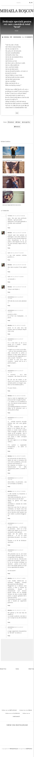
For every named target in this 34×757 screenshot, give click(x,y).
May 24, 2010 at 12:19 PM (15, 297)
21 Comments (29, 37)
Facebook (11, 122)
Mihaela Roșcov (17, 10)
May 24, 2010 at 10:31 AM (19, 287)
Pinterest (17, 126)
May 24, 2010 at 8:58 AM (19, 215)
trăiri (16, 31)
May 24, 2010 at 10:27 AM (19, 264)
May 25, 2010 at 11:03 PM (15, 550)
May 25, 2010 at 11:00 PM (15, 524)
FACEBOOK (12, 713)
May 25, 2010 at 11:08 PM (19, 578)
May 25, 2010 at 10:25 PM (15, 339)
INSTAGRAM (9, 710)
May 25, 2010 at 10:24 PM (19, 325)
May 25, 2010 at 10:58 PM (19, 491)
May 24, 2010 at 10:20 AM (19, 232)
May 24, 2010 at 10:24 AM (17, 253)
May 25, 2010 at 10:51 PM (15, 478)
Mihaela (10, 232)
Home (17, 669)
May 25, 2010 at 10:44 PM (19, 456)
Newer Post (3, 669)
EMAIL (25, 710)
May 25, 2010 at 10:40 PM (15, 418)
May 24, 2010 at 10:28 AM (17, 276)
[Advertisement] (17, 688)
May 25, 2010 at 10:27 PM (15, 371)
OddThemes (29, 748)
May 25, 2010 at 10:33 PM (19, 395)
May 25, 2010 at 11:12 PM (15, 627)
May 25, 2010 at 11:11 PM (19, 610)
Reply (9, 227)
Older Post (31, 669)
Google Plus (27, 122)
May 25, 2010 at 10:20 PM (15, 311)
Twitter (18, 122)
